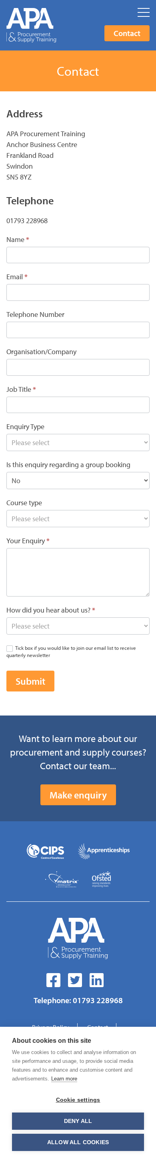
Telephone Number (35, 314)
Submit (30, 681)
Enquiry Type (25, 426)
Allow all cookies (78, 1142)
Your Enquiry (28, 540)
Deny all (78, 1121)
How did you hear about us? (50, 610)
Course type (24, 502)
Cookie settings (78, 1100)
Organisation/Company (41, 351)
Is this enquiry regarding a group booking (68, 464)
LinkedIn (98, 980)
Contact (127, 33)
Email (17, 276)
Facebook (54, 980)
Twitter (76, 980)
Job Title (21, 389)
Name (17, 239)
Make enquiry (78, 795)
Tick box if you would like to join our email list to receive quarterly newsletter (71, 651)
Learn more (64, 1079)
